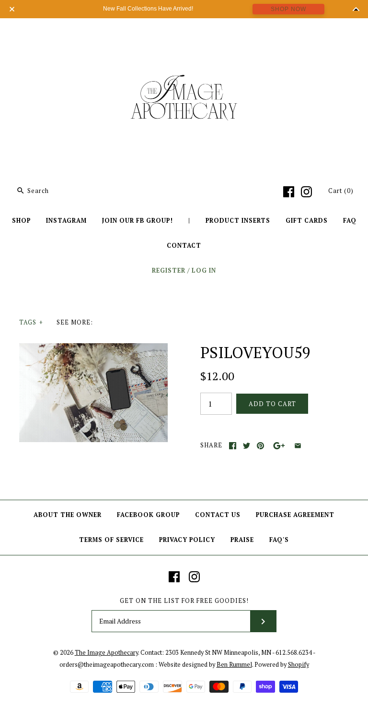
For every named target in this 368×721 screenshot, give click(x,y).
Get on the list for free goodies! (184, 601)
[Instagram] (306, 191)
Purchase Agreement (295, 515)
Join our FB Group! (137, 220)
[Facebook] (288, 191)
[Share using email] (297, 445)
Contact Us (218, 515)
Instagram (66, 220)
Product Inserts (238, 220)
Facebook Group (148, 515)
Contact (184, 245)
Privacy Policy (187, 540)
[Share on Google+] (279, 445)
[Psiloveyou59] (93, 349)
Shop (21, 220)
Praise (242, 540)
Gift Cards (307, 220)
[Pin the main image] (260, 445)
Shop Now (288, 9)
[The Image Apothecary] (184, 32)
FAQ (349, 220)
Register (168, 270)
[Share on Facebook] (232, 445)
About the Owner (68, 515)
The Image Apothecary (106, 653)
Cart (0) (341, 191)
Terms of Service (111, 540)
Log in (204, 270)
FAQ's (279, 540)
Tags (31, 322)
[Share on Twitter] (246, 445)
